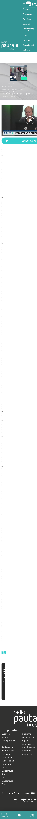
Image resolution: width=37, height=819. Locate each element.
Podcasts (26, 9)
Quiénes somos (6, 735)
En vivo (4, 814)
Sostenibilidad (28, 45)
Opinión (25, 35)
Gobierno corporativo (28, 735)
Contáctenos (28, 747)
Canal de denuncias (27, 752)
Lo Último (27, 50)
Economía (27, 24)
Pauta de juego (4, 652)
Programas (27, 14)
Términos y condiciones (8, 756)
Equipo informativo (28, 742)
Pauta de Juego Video (8, 84)
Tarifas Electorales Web (7, 780)
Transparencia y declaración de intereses (8, 745)
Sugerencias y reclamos (8, 762)
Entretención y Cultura (28, 30)
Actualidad (27, 19)
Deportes (26, 40)
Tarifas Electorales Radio (7, 770)
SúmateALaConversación (13, 793)
